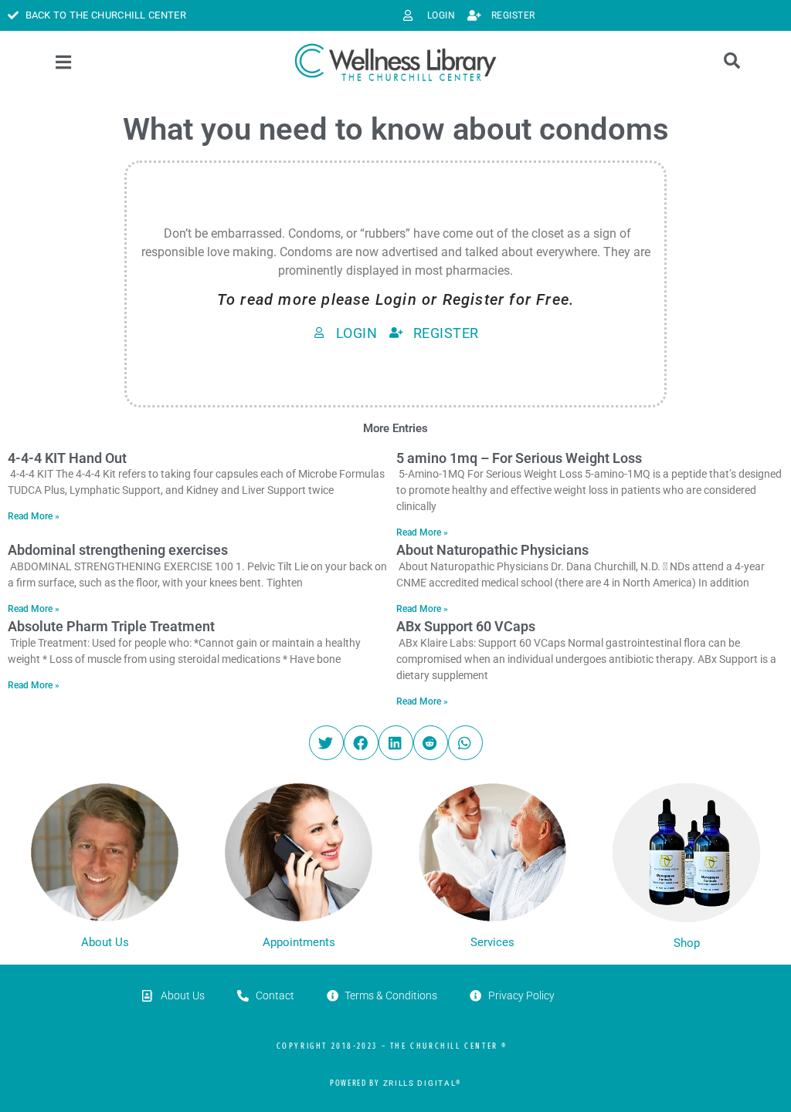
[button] (326, 742)
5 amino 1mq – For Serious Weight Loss (519, 458)
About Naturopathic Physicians (492, 550)
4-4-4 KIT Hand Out (67, 458)
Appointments (299, 942)
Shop (687, 943)
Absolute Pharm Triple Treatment (111, 626)
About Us (105, 942)
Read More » (33, 516)
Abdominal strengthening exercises (118, 550)
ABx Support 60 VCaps (465, 626)
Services (492, 942)
